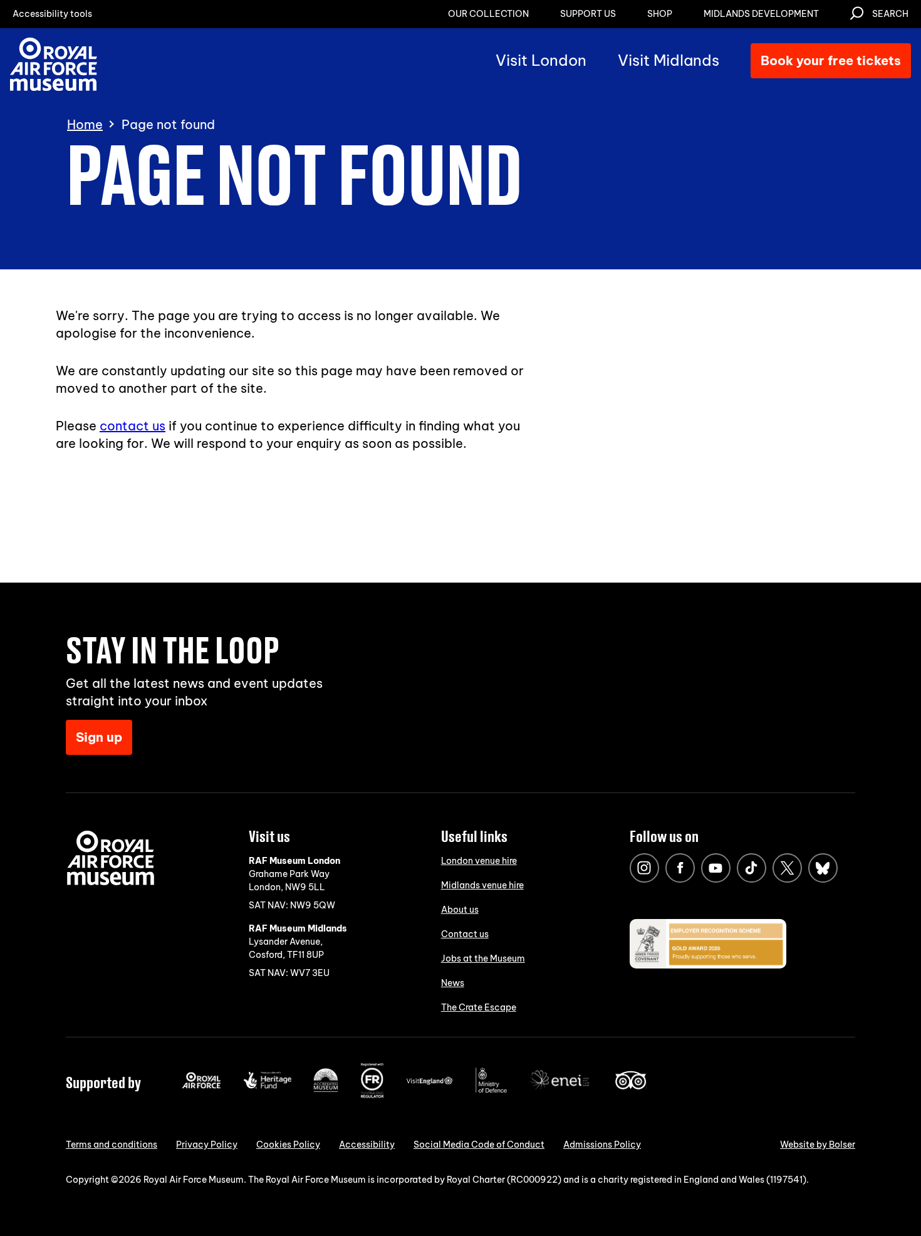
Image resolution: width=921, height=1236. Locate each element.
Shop (659, 13)
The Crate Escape (478, 1007)
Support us (588, 13)
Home (85, 124)
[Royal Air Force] (201, 1085)
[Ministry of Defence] (491, 1090)
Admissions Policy (602, 1144)
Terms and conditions (111, 1144)
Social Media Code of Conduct (479, 1144)
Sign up (99, 737)
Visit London (541, 60)
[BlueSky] (823, 868)
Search (890, 13)
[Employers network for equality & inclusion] (561, 1090)
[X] (787, 868)
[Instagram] (644, 868)
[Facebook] (680, 868)
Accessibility (367, 1144)
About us (460, 909)
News (452, 983)
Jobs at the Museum (483, 958)
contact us (132, 426)
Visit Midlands (668, 60)
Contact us (465, 934)
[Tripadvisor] (631, 1086)
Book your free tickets (831, 60)
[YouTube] (716, 868)
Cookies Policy (288, 1144)
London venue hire (479, 860)
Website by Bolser (817, 1144)
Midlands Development (761, 13)
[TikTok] (751, 868)
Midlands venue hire (482, 885)
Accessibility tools (52, 13)
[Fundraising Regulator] (372, 1095)
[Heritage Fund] (267, 1085)
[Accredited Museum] (325, 1089)
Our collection (488, 13)
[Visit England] (430, 1082)
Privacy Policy (206, 1144)
